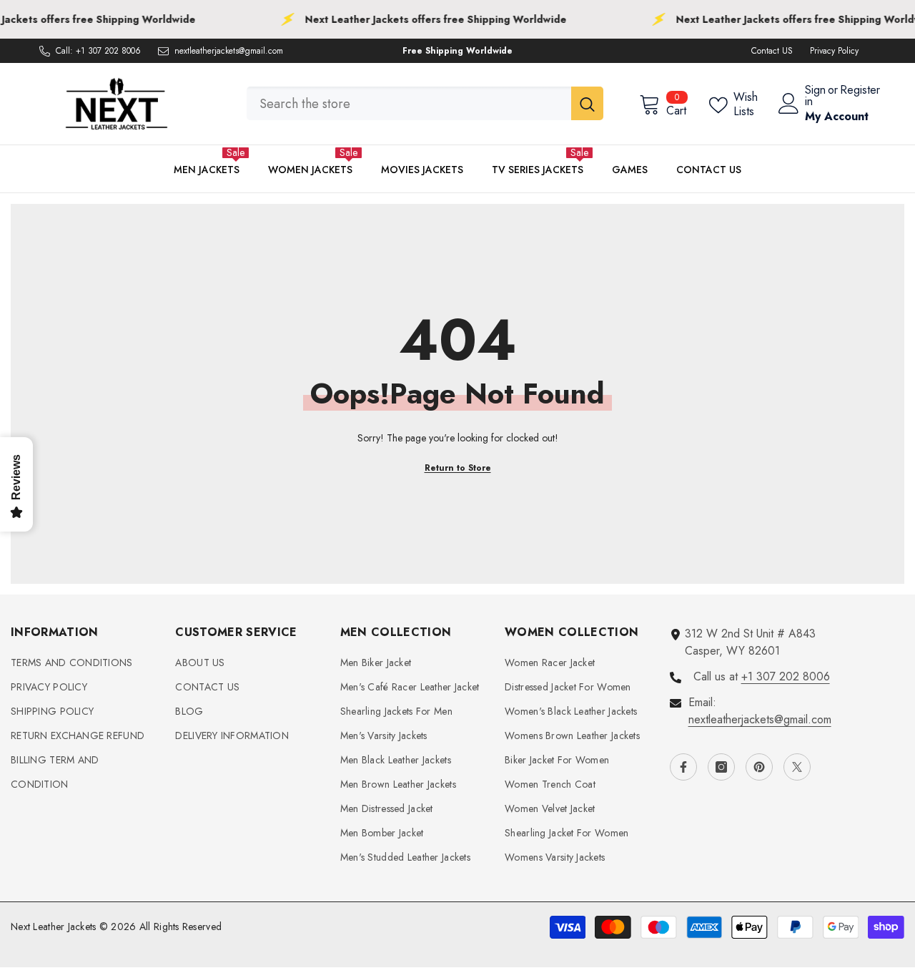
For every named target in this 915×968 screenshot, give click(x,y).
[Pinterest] (759, 767)
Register (860, 91)
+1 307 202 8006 (108, 50)
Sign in (815, 95)
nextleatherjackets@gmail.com (228, 50)
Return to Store (458, 467)
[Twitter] (797, 767)
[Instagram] (721, 767)
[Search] (425, 103)
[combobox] (409, 103)
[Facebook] (683, 767)
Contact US (772, 50)
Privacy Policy (834, 50)
